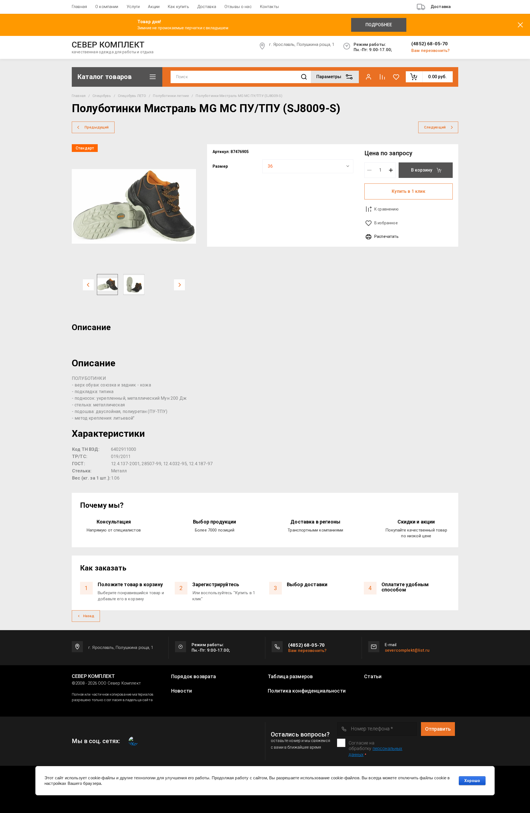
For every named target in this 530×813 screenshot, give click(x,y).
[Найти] (304, 77)
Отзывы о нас (238, 6)
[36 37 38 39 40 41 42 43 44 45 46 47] (307, 166)
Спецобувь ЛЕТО (132, 96)
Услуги (133, 6)
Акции (154, 6)
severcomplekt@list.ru (407, 650)
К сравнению (386, 209)
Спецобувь (101, 96)
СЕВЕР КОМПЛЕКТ (108, 44)
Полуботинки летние (171, 96)
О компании (106, 6)
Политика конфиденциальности (307, 691)
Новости (181, 691)
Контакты (269, 6)
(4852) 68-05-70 (429, 43)
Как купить (178, 6)
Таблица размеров (290, 676)
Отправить (438, 729)
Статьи (372, 676)
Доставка (206, 6)
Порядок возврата (193, 676)
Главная (79, 6)
